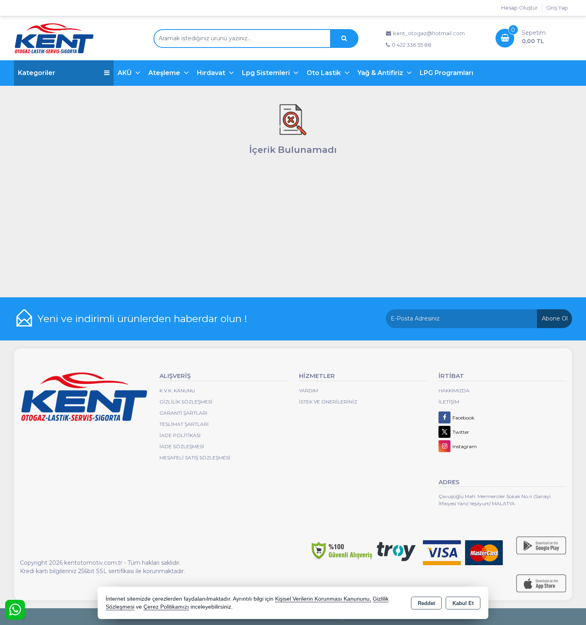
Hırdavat (212, 73)
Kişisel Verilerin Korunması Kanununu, (323, 599)
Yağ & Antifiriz (381, 73)
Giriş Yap (557, 7)
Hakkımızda (454, 391)
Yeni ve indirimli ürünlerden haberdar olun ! (142, 318)
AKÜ (125, 73)
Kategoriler (36, 73)
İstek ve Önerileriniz (328, 402)
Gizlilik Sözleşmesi (185, 402)
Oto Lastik (324, 73)
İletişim (449, 402)
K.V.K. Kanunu (177, 391)
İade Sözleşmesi (181, 446)
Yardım (308, 391)
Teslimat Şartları (183, 424)
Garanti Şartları (183, 413)
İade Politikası (180, 435)
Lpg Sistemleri (266, 73)
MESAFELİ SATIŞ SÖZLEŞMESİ (194, 458)
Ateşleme (165, 73)
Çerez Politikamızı (166, 607)
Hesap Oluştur (519, 7)
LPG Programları (446, 73)
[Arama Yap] (344, 38)
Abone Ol (555, 318)
